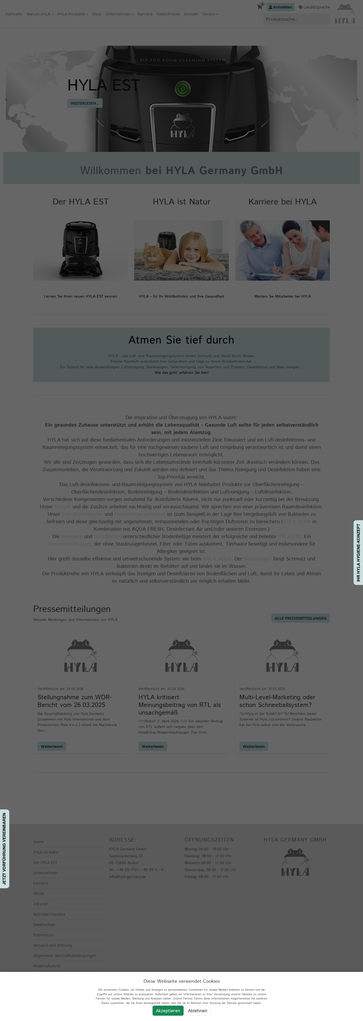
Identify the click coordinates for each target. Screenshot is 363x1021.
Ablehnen (197, 1011)
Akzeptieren (168, 1011)
